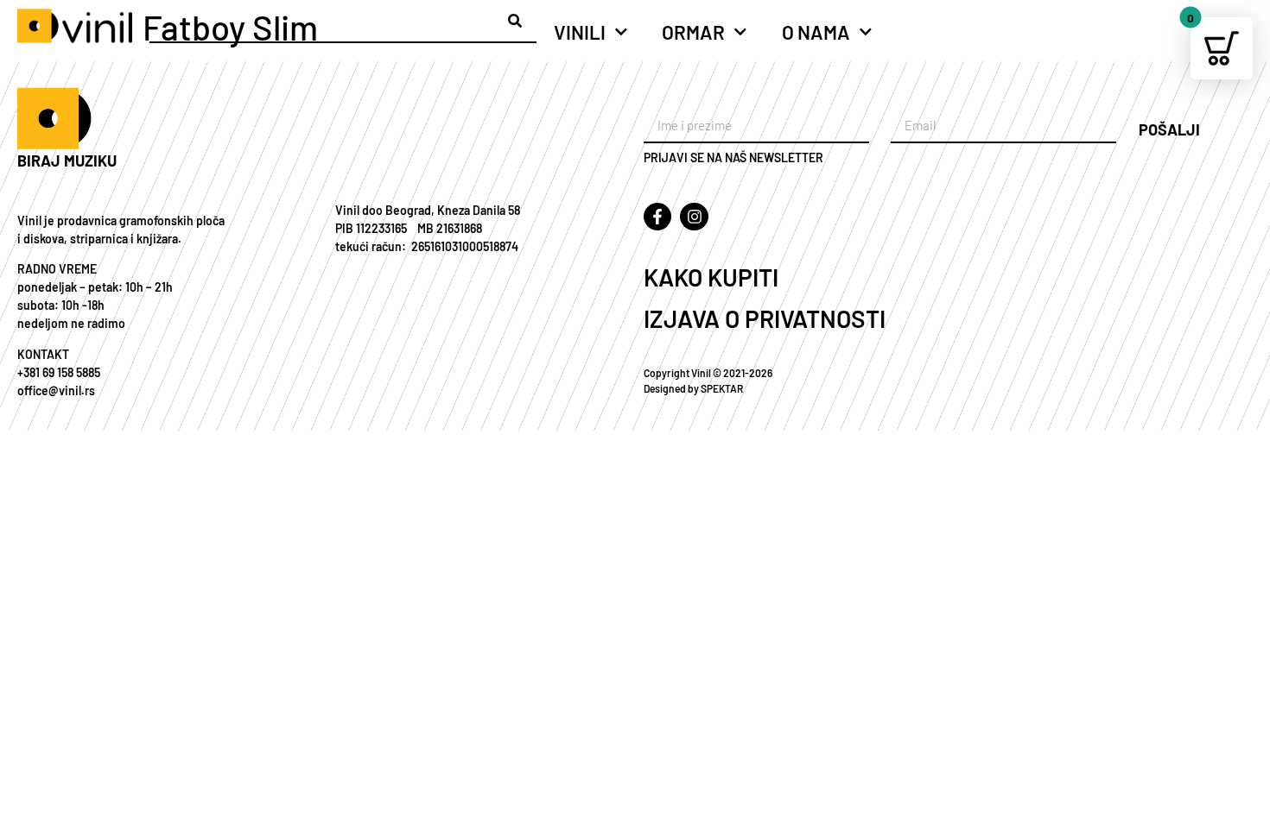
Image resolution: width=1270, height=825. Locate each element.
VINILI (580, 32)
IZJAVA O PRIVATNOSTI (765, 318)
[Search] (515, 20)
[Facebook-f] (657, 216)
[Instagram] (694, 216)
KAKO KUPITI (711, 277)
